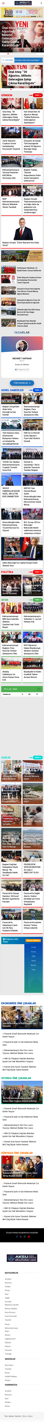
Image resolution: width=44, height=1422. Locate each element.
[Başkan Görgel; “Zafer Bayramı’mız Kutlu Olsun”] (22, 228)
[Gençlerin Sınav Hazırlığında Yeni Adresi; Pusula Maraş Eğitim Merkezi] (8, 294)
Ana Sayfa (9, 1365)
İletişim (8, 1380)
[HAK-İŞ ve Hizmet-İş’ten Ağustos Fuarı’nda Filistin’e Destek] (33, 425)
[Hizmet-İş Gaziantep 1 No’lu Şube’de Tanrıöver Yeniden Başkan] (33, 453)
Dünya (7, 1290)
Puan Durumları (11, 1316)
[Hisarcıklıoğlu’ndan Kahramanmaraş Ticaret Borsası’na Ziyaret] (11, 514)
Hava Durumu (10, 1312)
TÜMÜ (37, 95)
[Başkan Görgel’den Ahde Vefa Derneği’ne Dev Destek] (11, 398)
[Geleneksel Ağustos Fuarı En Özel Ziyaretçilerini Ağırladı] (8, 305)
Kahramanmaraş (11, 1328)
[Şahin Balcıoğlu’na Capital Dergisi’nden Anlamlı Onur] (22, 548)
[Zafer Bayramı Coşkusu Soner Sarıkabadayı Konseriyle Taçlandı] (11, 132)
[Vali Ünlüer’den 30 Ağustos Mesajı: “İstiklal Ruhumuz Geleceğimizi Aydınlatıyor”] (33, 103)
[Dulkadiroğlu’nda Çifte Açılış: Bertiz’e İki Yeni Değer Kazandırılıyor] (8, 315)
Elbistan (8, 1343)
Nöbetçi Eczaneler (12, 1305)
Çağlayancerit (10, 1339)
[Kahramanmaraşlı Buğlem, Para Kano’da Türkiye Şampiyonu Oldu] (33, 398)
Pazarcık (8, 1350)
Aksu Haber (28, 1416)
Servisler (8, 1302)
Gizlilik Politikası (11, 1376)
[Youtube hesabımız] (29, 1236)
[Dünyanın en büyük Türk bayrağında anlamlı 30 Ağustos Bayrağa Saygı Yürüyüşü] (33, 132)
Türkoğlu (8, 1354)
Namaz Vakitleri (11, 1309)
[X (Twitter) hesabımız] (21, 1236)
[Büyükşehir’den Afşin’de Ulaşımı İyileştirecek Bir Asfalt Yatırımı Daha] (8, 326)
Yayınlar (8, 1320)
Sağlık (7, 1298)
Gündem (8, 1279)
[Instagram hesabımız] (25, 1236)
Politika (8, 1287)
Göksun (8, 1346)
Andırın (7, 1335)
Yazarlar (8, 1369)
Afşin (7, 1331)
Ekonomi (8, 1283)
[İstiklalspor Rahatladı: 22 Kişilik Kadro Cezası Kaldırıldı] (8, 273)
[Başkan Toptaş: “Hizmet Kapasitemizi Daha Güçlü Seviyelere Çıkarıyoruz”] (33, 161)
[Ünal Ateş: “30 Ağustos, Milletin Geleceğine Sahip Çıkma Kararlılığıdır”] (11, 103)
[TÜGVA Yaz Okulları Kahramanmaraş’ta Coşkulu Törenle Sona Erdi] (11, 453)
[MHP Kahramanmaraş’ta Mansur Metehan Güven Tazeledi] (11, 190)
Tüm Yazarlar (21, 383)
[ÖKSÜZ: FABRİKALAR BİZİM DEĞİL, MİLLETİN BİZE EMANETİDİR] (11, 480)
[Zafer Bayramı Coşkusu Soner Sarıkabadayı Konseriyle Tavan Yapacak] (8, 283)
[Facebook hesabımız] (17, 1236)
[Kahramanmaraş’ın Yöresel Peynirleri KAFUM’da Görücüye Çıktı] (11, 161)
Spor (7, 1294)
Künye (7, 1324)
